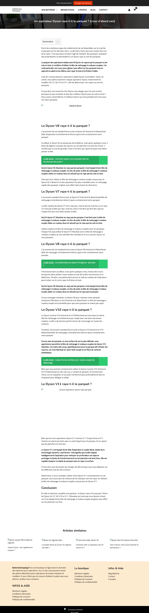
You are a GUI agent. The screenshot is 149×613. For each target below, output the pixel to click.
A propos (112, 579)
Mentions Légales (19, 591)
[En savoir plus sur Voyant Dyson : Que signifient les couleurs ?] (23, 541)
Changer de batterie (83, 3)
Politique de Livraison (21, 596)
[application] (56, 9)
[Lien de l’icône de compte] (129, 10)
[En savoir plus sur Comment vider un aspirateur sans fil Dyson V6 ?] (87, 540)
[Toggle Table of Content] (56, 42)
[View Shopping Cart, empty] (135, 10)
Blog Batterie (113, 573)
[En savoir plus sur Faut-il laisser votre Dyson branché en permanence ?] (124, 540)
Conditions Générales (21, 594)
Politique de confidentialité (23, 599)
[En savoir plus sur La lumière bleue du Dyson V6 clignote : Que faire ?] (52, 540)
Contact (111, 576)
